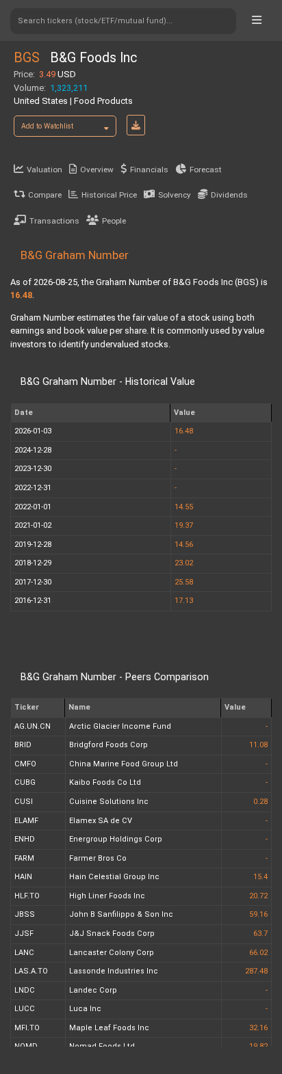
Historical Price (109, 195)
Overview (97, 169)
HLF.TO (27, 895)
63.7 (260, 933)
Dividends (229, 195)
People (114, 221)
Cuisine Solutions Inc (109, 801)
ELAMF (26, 820)
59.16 (258, 914)
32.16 (258, 1027)
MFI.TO (27, 1027)
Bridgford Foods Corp (108, 744)
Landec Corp (93, 990)
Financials (149, 169)
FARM (24, 858)
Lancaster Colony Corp (111, 952)
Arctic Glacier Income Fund (120, 726)
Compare (45, 195)
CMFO (25, 764)
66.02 (258, 952)
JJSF (24, 933)
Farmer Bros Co (98, 858)
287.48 (256, 971)
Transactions (54, 221)
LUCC (24, 1008)
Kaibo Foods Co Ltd (105, 782)
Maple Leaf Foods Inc (109, 1027)
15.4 (260, 876)
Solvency (174, 195)
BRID (22, 744)
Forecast (206, 169)
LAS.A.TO (31, 971)
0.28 (260, 801)
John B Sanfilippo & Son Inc (121, 914)
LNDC (24, 990)
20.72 (258, 895)
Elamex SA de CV (100, 820)
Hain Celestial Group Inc (114, 876)
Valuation (44, 169)
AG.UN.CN (32, 726)
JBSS (24, 914)
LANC (24, 952)
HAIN (23, 876)
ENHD (24, 839)
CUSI (23, 801)
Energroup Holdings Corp (115, 839)
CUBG (25, 782)
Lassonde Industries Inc (113, 971)
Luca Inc (85, 1008)
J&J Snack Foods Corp (112, 933)
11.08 (258, 744)
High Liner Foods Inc (107, 895)
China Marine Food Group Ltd (123, 764)
